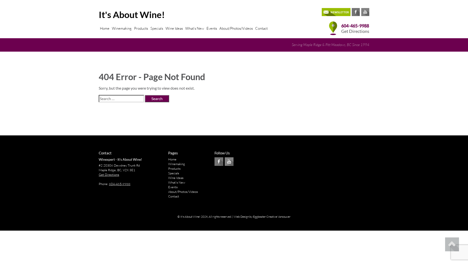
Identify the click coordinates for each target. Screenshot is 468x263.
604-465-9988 (355, 25)
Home (104, 28)
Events (211, 28)
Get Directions (355, 31)
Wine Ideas (174, 28)
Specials (156, 28)
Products (141, 28)
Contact (261, 28)
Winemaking (122, 28)
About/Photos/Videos (236, 28)
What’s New (194, 28)
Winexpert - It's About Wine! (120, 159)
